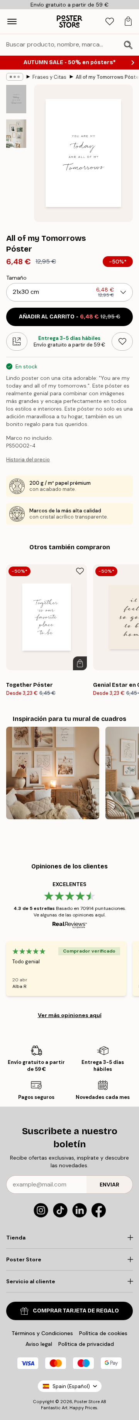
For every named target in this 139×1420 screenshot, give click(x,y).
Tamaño (16, 277)
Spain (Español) (71, 1386)
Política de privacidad (86, 1343)
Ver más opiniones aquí (70, 1015)
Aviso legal (38, 1343)
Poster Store (87, 1401)
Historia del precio (28, 459)
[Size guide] (16, 341)
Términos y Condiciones (42, 1333)
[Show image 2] (16, 133)
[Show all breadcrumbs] (14, 77)
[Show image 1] (16, 99)
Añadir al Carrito (69, 316)
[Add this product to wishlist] (122, 341)
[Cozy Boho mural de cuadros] (52, 773)
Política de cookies (103, 1333)
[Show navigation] (12, 21)
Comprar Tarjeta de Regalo (76, 1310)
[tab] (109, 22)
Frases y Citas (49, 77)
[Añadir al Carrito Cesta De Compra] (80, 663)
